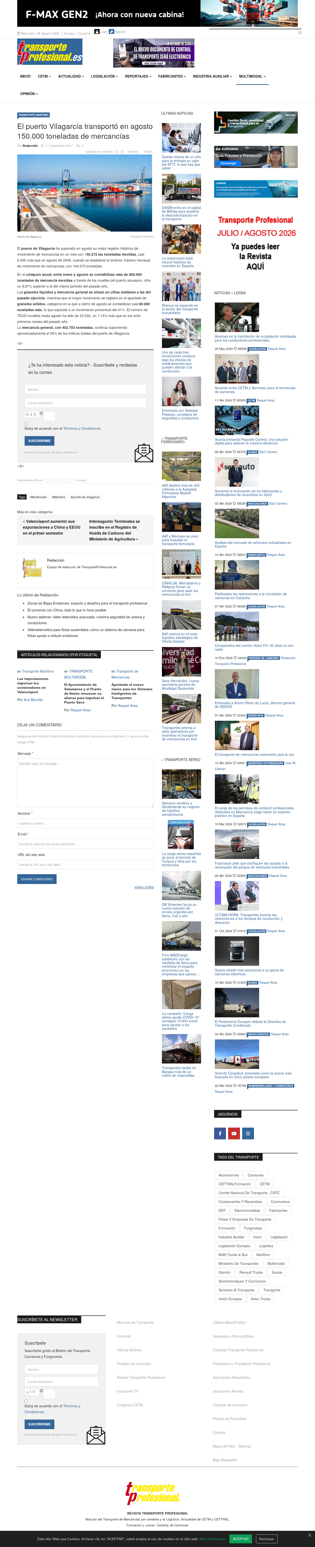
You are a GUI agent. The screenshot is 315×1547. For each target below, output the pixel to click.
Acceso (69, 33)
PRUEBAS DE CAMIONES (264, 658)
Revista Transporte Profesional (141, 1377)
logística (266, 1245)
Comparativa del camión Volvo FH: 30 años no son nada (254, 647)
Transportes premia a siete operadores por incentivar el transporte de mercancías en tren (180, 733)
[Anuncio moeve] (256, 189)
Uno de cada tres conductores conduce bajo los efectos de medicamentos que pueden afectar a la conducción (178, 361)
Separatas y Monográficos (233, 1336)
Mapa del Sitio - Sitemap (232, 1446)
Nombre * (25, 813)
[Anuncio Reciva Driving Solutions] (256, 122)
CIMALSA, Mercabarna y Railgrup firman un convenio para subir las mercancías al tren (181, 588)
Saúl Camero (268, 452)
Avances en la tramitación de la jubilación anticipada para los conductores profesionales (255, 338)
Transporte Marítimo (33, 115)
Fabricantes (170, 76)
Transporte (271, 1289)
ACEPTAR (241, 1539)
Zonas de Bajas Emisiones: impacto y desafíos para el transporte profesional (87, 603)
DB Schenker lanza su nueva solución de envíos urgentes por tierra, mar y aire (179, 910)
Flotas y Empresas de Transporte (245, 1219)
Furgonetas (253, 1228)
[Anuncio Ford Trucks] (157, 13)
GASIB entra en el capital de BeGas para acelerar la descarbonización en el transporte (181, 213)
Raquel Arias (81, 709)
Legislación (103, 76)
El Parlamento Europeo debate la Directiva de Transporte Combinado (250, 1023)
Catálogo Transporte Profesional (238, 1349)
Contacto (84, 33)
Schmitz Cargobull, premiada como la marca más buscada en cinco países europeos (253, 1075)
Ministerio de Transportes (239, 1263)
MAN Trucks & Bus (233, 1254)
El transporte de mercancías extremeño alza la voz (254, 754)
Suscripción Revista (228, 1391)
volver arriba (144, 886)
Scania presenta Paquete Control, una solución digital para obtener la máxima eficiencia (251, 441)
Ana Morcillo (33, 699)
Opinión (27, 93)
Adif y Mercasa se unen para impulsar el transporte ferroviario (180, 540)
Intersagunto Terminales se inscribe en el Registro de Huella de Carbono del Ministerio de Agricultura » (114, 530)
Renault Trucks (251, 1272)
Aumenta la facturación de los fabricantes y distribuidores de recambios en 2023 (248, 492)
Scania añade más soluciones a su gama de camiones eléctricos (249, 971)
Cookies (219, 1432)
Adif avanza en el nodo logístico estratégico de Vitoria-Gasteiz (180, 637)
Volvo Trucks (260, 1298)
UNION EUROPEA (258, 1034)
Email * (23, 833)
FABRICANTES (256, 555)
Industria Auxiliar (211, 76)
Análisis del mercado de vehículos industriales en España (253, 544)
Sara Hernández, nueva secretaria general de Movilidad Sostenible (180, 684)
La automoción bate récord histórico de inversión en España (178, 262)
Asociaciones (229, 1175)
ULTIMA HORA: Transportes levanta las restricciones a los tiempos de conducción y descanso (249, 918)
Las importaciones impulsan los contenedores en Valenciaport (32, 685)
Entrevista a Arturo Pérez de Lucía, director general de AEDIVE (255, 704)
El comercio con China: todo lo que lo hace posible (67, 610)
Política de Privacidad (229, 1418)
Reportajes (136, 76)
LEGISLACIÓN (257, 349)
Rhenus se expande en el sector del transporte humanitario (180, 309)
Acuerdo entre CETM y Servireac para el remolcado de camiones (255, 389)
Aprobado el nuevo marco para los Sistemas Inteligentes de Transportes (132, 691)
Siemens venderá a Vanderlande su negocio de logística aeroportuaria (181, 809)
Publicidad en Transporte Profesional (241, 1363)
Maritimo (59, 497)
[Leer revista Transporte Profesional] (256, 244)
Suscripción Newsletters (231, 1377)
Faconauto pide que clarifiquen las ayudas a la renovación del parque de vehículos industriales (252, 865)
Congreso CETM (130, 1404)
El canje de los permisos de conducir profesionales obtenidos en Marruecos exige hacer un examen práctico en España (254, 811)
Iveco (257, 1236)
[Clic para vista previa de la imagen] (85, 192)
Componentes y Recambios (240, 1201)
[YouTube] (234, 1133)
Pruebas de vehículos (134, 1363)
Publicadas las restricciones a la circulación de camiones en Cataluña (251, 595)
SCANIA (252, 452)
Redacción (30, 145)
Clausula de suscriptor (230, 1404)
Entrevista (255, 715)
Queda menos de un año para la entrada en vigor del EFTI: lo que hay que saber (181, 162)
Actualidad (69, 76)
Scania (277, 1272)
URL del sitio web (31, 854)
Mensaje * (25, 753)
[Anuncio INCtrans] (205, 53)
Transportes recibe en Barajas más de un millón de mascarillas (179, 1071)
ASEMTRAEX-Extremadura (265, 763)
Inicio (25, 76)
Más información (212, 1539)
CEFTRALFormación (235, 1183)
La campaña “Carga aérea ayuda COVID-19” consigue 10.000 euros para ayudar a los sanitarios (181, 1021)
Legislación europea (234, 1245)
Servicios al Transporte (236, 1289)
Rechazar (266, 1539)
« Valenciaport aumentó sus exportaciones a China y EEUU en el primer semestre (51, 527)
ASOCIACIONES (257, 503)
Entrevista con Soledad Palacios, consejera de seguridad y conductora (180, 414)
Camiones (256, 1175)
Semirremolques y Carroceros (270, 1086)
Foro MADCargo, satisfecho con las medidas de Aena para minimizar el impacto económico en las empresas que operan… (181, 964)
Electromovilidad (247, 1210)
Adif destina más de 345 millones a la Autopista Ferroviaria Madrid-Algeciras (181, 491)
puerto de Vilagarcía (86, 497)
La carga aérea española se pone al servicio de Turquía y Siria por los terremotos (181, 859)
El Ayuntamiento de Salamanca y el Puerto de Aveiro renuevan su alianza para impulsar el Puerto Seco (84, 693)
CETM (43, 76)
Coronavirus (280, 1201)
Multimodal (251, 76)
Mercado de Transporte (135, 1322)
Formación (227, 1228)
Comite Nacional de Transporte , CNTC (249, 1192)
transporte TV (127, 1391)
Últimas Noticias (129, 1349)
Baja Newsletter (225, 1459)
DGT (222, 1210)
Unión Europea (230, 1298)
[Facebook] (220, 1133)
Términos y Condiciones (82, 428)
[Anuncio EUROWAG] (256, 157)
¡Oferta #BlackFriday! (229, 1322)
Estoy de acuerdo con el (63, 428)
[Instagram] (248, 1133)
